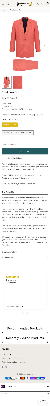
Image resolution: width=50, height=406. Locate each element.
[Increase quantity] (15, 139)
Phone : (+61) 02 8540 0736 (12, 359)
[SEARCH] (8, 3)
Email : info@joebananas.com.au (14, 362)
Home (4, 10)
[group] (25, 44)
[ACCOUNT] (38, 3)
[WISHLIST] (42, 3)
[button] (45, 44)
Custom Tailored (9, 125)
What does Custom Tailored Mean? (18, 133)
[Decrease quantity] (4, 139)
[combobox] (25, 386)
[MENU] (3, 3)
